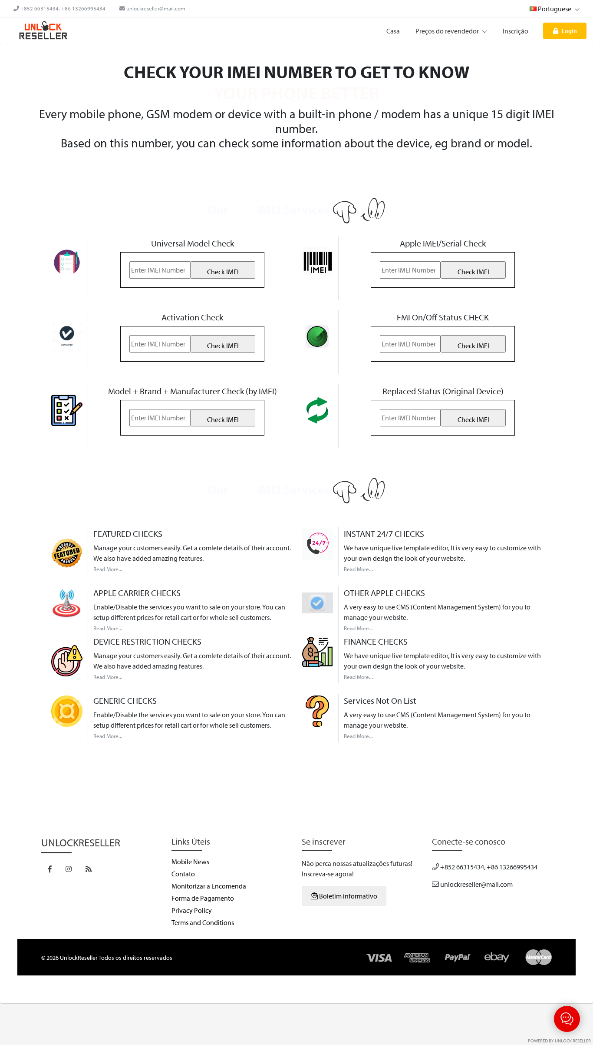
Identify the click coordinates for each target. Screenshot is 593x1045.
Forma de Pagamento (202, 898)
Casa (393, 31)
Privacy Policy (191, 910)
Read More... (107, 569)
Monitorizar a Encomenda (208, 886)
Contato (183, 873)
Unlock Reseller (573, 1041)
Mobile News (190, 861)
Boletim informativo (347, 896)
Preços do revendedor (447, 31)
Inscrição (515, 31)
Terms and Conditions (202, 922)
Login (569, 31)
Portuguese (555, 8)
